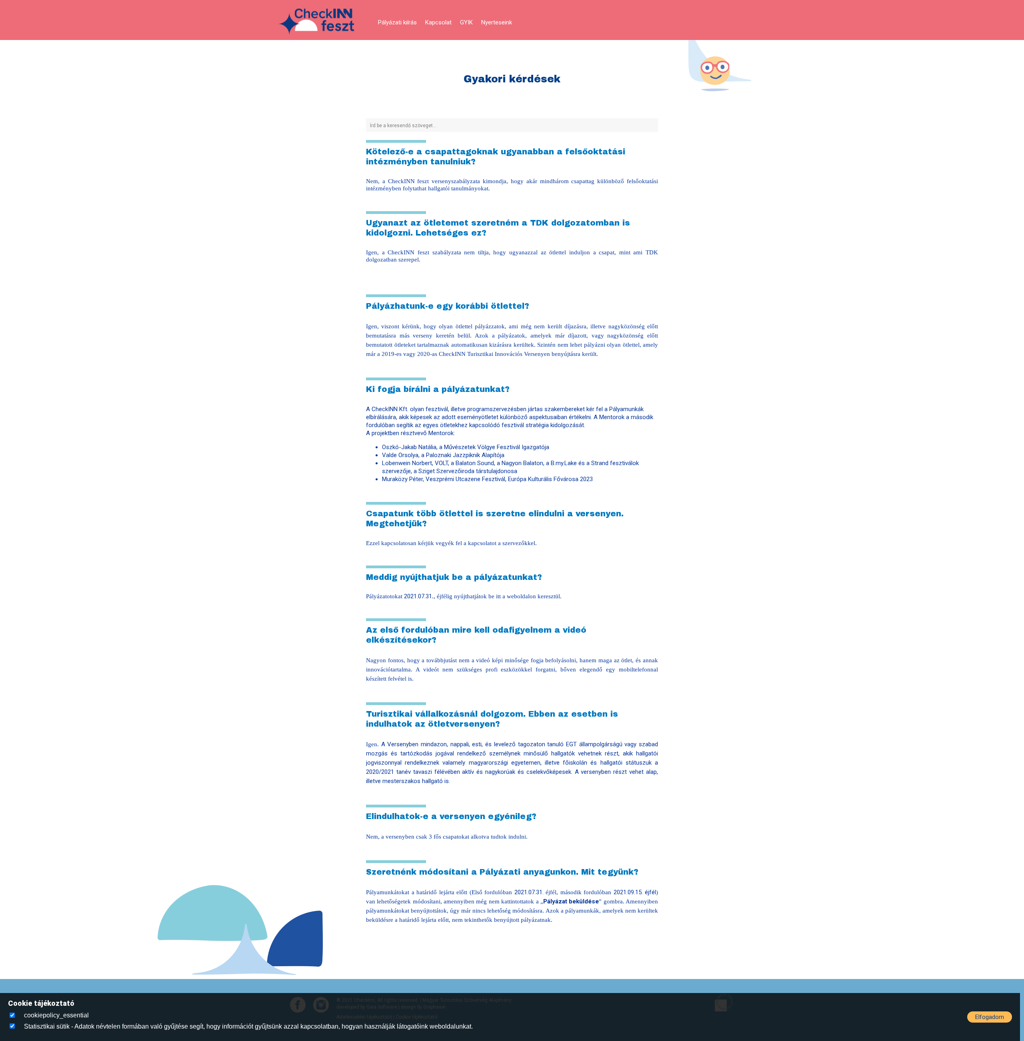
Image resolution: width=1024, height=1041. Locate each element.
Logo (316, 22)
